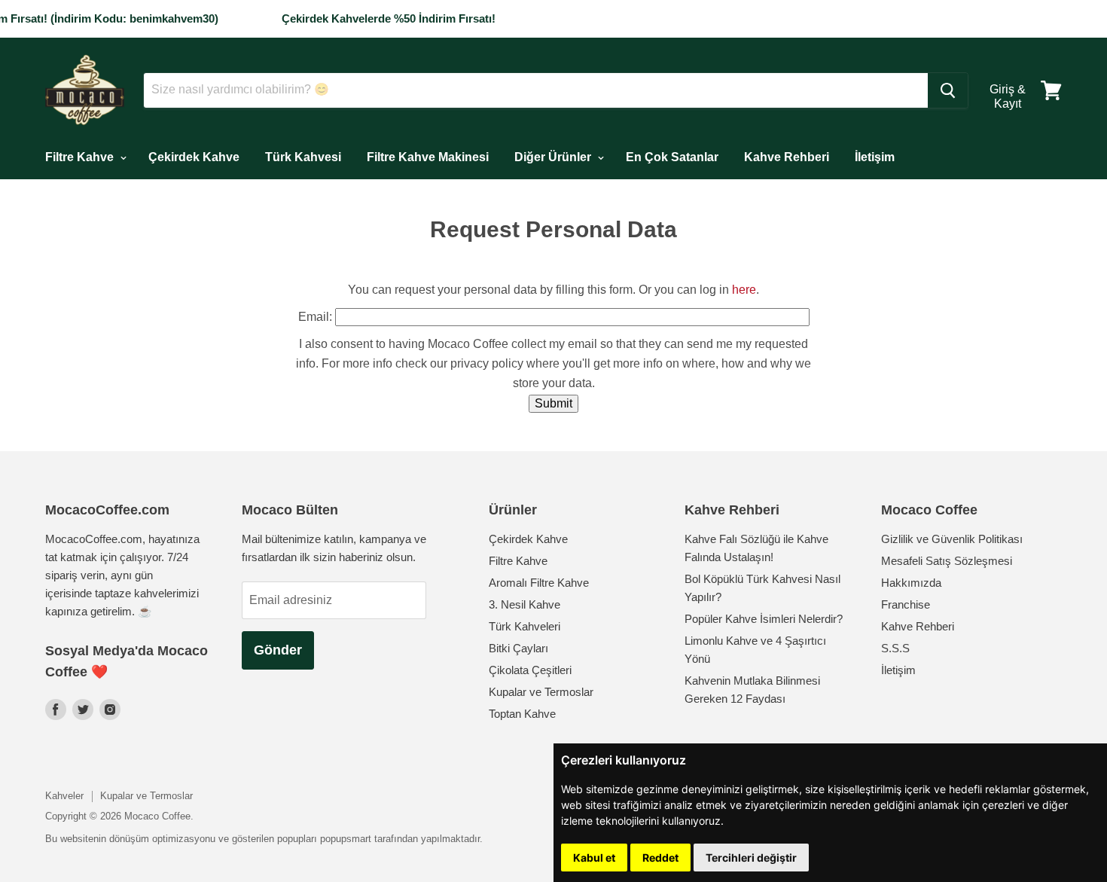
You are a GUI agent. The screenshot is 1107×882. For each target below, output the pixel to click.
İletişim (875, 157)
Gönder (278, 650)
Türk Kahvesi (303, 157)
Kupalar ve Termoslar (541, 691)
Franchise (905, 604)
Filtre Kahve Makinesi (428, 157)
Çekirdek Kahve (193, 157)
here (744, 289)
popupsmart (345, 838)
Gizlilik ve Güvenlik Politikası (952, 539)
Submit (553, 403)
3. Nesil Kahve (524, 604)
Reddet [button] (660, 857)
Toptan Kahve (522, 713)
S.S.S (895, 648)
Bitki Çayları (518, 648)
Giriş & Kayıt (1008, 96)
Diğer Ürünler (554, 157)
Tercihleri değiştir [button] (751, 857)
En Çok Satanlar (672, 157)
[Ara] (948, 90)
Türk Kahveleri (524, 626)
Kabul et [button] (594, 857)
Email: (315, 316)
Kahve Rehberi (786, 157)
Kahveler (64, 795)
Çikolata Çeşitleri (530, 670)
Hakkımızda (911, 582)
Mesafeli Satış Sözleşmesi (946, 560)
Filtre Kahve (81, 157)
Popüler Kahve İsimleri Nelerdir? (764, 618)
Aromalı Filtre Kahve (539, 582)
